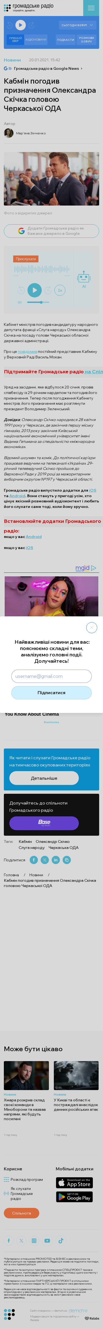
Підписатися (51, 692)
